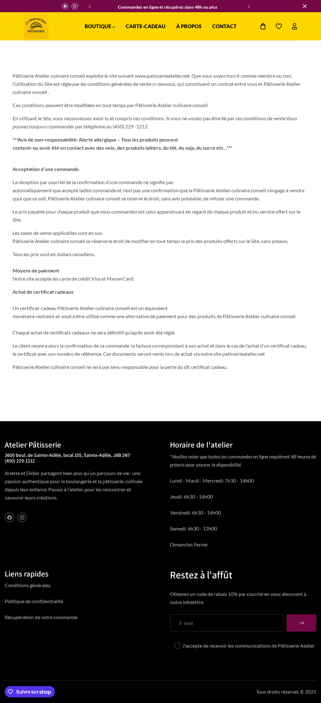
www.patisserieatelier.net (162, 76)
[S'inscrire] (301, 623)
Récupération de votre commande (41, 617)
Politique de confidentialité (34, 601)
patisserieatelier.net (243, 354)
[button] (248, 4)
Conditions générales (27, 585)
